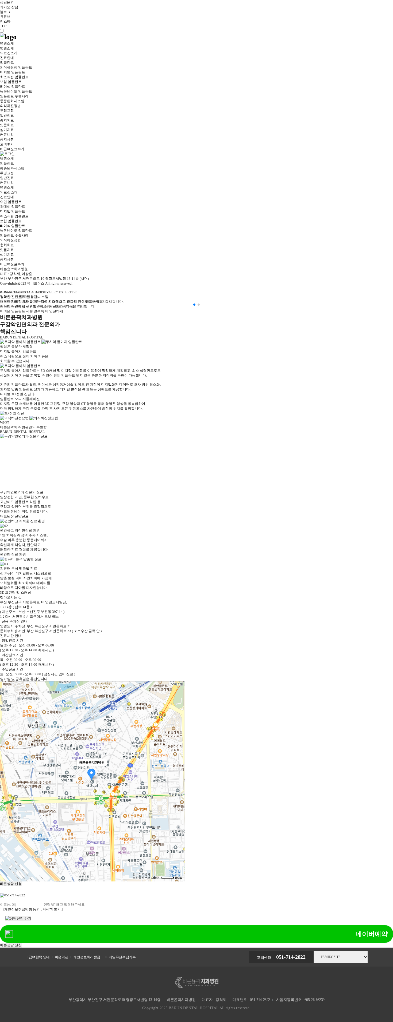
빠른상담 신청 (11, 884)
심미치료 (7, 130)
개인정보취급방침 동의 (22, 909)
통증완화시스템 (12, 101)
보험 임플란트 (11, 82)
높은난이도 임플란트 (16, 91)
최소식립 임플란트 (14, 77)
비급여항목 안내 (37, 957)
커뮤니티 (7, 135)
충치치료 (7, 120)
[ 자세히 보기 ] (52, 909)
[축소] (177, 780)
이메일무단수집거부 (120, 957)
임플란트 (7, 63)
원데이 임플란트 (12, 207)
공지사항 (7, 139)
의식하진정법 (10, 106)
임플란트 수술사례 (14, 96)
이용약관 (61, 957)
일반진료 (7, 115)
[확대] (177, 772)
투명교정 (7, 111)
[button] (194, 305)
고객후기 (7, 144)
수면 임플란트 (11, 202)
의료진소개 (8, 53)
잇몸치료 (7, 125)
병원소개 (7, 43)
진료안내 (7, 58)
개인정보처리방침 (86, 957)
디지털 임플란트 (12, 72)
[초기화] (177, 790)
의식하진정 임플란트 (16, 67)
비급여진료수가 (12, 149)
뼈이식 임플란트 (12, 87)
